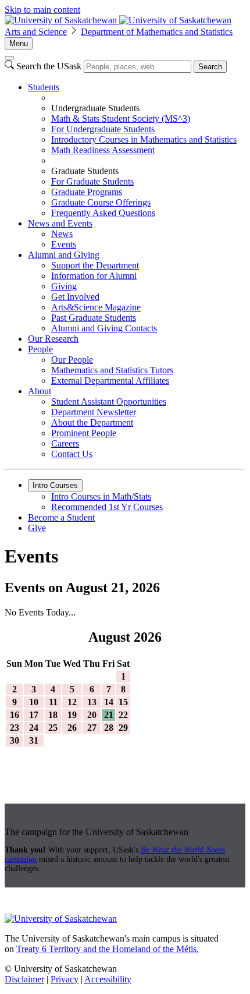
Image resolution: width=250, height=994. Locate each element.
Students (43, 87)
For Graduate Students (92, 181)
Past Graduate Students (93, 318)
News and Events (60, 223)
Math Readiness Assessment (103, 150)
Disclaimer (24, 979)
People (40, 349)
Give (37, 528)
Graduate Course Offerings (101, 202)
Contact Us (71, 454)
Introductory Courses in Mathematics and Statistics (144, 139)
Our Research (53, 339)
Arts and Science (36, 32)
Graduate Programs (86, 192)
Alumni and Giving (63, 255)
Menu (18, 43)
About (39, 391)
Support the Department (95, 265)
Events (63, 244)
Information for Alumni (94, 276)
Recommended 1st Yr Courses (107, 507)
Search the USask (48, 66)
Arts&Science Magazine (96, 307)
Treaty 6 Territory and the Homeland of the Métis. (107, 949)
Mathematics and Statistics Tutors (112, 370)
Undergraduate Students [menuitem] (95, 108)
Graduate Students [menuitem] (85, 171)
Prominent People (83, 433)
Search (210, 66)
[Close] (9, 57)
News (62, 234)
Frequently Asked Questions (103, 213)
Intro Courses (55, 485)
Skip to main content (42, 10)
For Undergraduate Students (103, 129)
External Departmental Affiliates (110, 380)
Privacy (64, 979)
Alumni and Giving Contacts (104, 328)
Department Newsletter (93, 412)
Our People (72, 360)
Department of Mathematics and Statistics (157, 32)
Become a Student (61, 517)
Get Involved (75, 297)
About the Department (92, 422)
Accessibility (107, 979)
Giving (64, 286)
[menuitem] (136, 150)
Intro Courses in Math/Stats (101, 496)
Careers (65, 443)
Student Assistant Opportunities (108, 401)
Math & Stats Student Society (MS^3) (120, 118)
